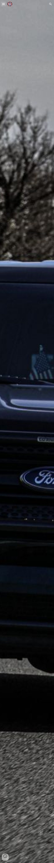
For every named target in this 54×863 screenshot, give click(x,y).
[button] (3, 4)
